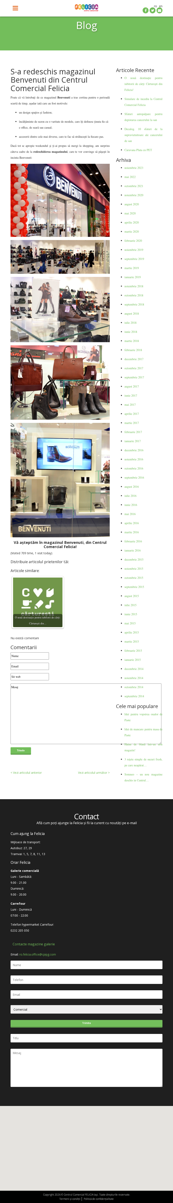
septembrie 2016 (134, 477)
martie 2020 (131, 231)
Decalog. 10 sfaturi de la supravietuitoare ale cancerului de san (143, 135)
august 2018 (131, 313)
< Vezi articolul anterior (26, 773)
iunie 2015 (130, 614)
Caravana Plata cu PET (138, 150)
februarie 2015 (133, 651)
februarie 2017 (133, 432)
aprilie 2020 (131, 222)
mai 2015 (130, 623)
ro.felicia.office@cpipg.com (37, 954)
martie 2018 (131, 341)
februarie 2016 (133, 541)
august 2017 (131, 386)
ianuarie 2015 (132, 660)
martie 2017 (131, 423)
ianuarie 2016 (132, 550)
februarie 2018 (133, 350)
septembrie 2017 (134, 377)
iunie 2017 (130, 395)
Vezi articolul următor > (94, 773)
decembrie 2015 (133, 559)
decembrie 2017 (133, 359)
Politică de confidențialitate (99, 1199)
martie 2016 (131, 532)
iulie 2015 (130, 605)
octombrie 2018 (133, 295)
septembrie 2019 (134, 259)
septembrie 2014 (134, 696)
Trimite (86, 1023)
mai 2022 (130, 177)
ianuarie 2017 (132, 441)
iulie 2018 (130, 323)
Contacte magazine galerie (34, 944)
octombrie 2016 (133, 468)
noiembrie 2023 (133, 168)
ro (155, 6)
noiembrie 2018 (133, 286)
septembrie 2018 (134, 304)
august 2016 (131, 487)
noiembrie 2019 (133, 250)
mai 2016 (130, 514)
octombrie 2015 (133, 578)
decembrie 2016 (133, 450)
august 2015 (131, 596)
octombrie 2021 (133, 186)
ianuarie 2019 (132, 277)
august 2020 (131, 204)
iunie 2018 (130, 332)
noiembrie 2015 (133, 569)
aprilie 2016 (131, 523)
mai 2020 (130, 213)
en (160, 6)
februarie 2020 (133, 241)
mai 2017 (130, 405)
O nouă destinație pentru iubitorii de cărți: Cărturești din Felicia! (143, 84)
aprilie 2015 (131, 632)
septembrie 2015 (134, 587)
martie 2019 (131, 268)
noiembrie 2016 (133, 459)
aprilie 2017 (131, 414)
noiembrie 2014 (133, 678)
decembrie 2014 (133, 669)
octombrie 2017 (133, 368)
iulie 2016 (130, 496)
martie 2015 (131, 641)
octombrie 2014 (133, 687)
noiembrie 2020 (133, 195)
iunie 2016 (130, 505)
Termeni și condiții (69, 1199)
